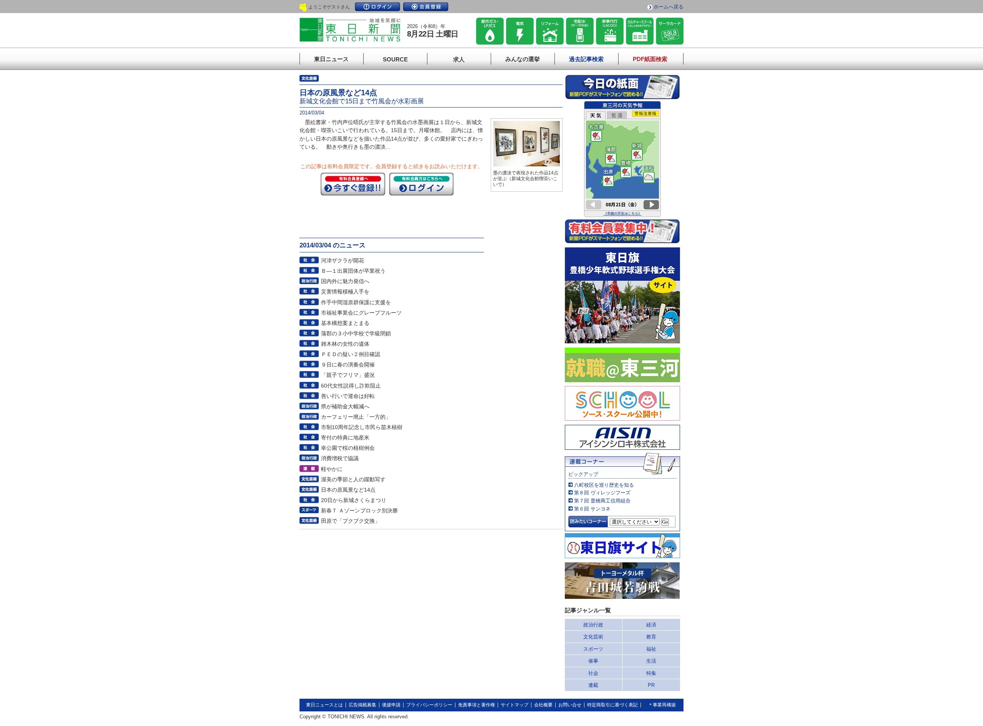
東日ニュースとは (324, 705)
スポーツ (593, 649)
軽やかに (332, 469)
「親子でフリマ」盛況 (348, 375)
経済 (651, 625)
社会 (593, 673)
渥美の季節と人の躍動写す (353, 479)
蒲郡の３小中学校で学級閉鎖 (356, 333)
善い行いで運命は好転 (348, 396)
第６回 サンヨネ (592, 509)
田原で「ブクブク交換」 (350, 521)
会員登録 (425, 6)
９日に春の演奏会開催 (348, 364)
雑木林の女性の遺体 (345, 344)
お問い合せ (569, 705)
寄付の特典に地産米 (345, 437)
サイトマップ (514, 705)
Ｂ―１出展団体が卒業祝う (353, 271)
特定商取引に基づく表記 (612, 705)
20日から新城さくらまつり (353, 500)
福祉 (651, 649)
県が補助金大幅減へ (345, 406)
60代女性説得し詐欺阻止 (351, 386)
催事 (593, 661)
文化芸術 (593, 637)
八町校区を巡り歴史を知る (604, 485)
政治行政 (593, 625)
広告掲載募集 (362, 705)
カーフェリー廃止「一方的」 (356, 417)
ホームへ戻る (668, 7)
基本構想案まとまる (345, 323)
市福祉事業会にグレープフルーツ (361, 313)
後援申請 (391, 705)
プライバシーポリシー (429, 705)
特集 (651, 673)
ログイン (377, 6)
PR (651, 685)
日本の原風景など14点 (348, 490)
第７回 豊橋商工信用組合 (602, 501)
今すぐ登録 (353, 184)
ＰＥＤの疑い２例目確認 (350, 354)
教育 (651, 637)
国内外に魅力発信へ (345, 281)
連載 (593, 685)
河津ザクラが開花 (342, 260)
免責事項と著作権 (476, 705)
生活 (651, 661)
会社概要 (543, 705)
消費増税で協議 (340, 458)
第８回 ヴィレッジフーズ (602, 493)
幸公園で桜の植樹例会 (348, 448)
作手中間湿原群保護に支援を (356, 302)
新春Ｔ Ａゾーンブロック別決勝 (359, 510)
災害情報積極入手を (345, 291)
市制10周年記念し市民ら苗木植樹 (361, 427)
